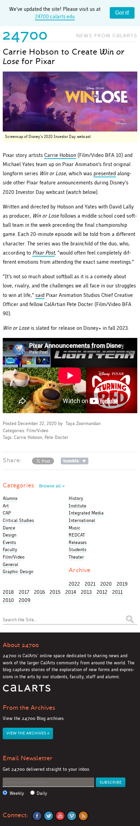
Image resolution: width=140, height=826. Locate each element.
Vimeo (72, 816)
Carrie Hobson (60, 155)
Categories (34, 485)
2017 (24, 592)
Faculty (10, 549)
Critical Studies (18, 520)
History (76, 498)
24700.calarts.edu (55, 16)
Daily (42, 793)
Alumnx (10, 498)
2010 (8, 600)
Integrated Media (86, 513)
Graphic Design (18, 571)
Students (77, 549)
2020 (106, 584)
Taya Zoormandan (83, 423)
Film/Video (37, 430)
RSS (83, 816)
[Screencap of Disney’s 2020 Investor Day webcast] (70, 102)
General (10, 564)
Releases (78, 542)
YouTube (60, 816)
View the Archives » (27, 733)
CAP (7, 513)
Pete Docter (56, 437)
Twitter (48, 816)
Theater (76, 557)
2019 (122, 584)
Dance (9, 527)
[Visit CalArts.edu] (27, 690)
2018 (8, 592)
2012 (102, 592)
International (82, 520)
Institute (77, 505)
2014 (70, 592)
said (40, 295)
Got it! (122, 13)
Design (9, 535)
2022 (74, 584)
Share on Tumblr (74, 461)
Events (9, 542)
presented (104, 173)
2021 (90, 584)
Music (75, 527)
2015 (55, 592)
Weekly (17, 793)
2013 (86, 592)
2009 (24, 600)
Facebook (37, 816)
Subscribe (111, 782)
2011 (117, 592)
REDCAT (77, 535)
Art (6, 505)
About (21, 645)
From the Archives (29, 707)
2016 (39, 592)
